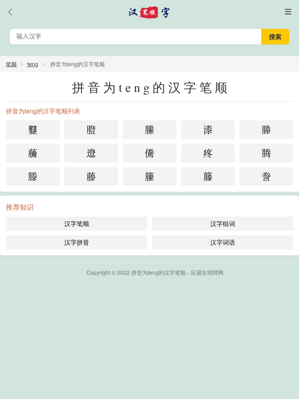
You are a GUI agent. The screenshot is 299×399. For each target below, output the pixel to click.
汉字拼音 (76, 242)
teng (32, 64)
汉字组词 (222, 223)
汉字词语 (222, 242)
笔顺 (11, 64)
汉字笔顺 (76, 223)
